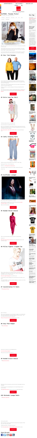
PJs (16, 17)
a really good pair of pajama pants (10, 165)
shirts (22, 17)
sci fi (19, 17)
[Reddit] (0, 5)
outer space (12, 17)
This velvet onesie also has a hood (6, 239)
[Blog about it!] (13, 435)
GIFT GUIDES (8, 15)
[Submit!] (8, 435)
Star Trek (3, 19)
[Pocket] (0, 13)
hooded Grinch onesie (5, 389)
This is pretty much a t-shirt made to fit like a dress (8, 129)
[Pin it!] (11, 435)
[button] (21, 5)
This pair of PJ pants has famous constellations (8, 317)
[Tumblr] (0, 8)
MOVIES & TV (12, 15)
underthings (7, 19)
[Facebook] (0, 6)
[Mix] (0, 11)
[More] (0, 15)
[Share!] (2, 435)
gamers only (8, 17)
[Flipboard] (0, 12)
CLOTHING (3, 15)
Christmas (3, 17)
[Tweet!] (5, 435)
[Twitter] (0, 9)
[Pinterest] (0, 10)
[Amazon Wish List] (0, 4)
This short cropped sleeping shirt (6, 275)
